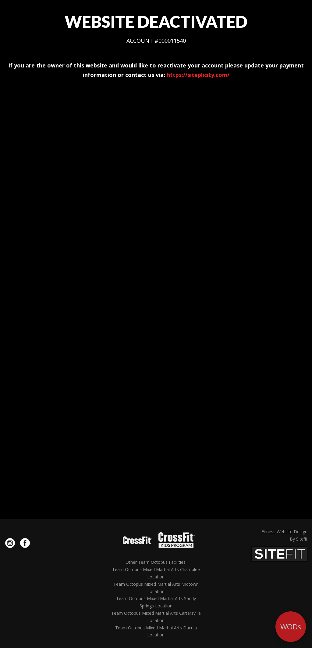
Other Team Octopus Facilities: (156, 562)
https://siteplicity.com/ (198, 74)
